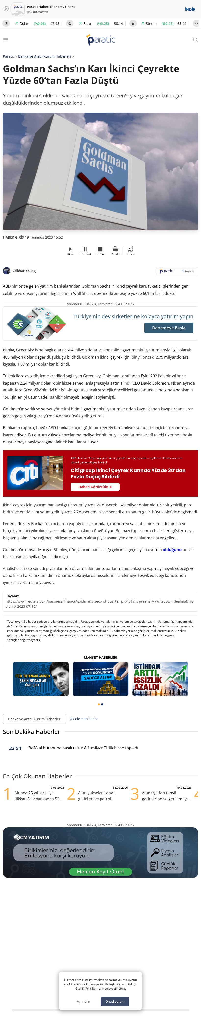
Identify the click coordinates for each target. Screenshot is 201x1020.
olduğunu (172, 549)
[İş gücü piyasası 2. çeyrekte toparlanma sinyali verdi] (160, 679)
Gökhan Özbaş (25, 270)
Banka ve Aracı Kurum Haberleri (44, 56)
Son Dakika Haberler (31, 731)
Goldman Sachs (84, 718)
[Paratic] (100, 40)
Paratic (8, 56)
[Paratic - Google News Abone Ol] (177, 272)
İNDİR (190, 9)
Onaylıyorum (114, 1001)
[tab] (99, 704)
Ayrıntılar (83, 1001)
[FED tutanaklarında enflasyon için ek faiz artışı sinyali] (41, 679)
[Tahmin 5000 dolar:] (100, 679)
